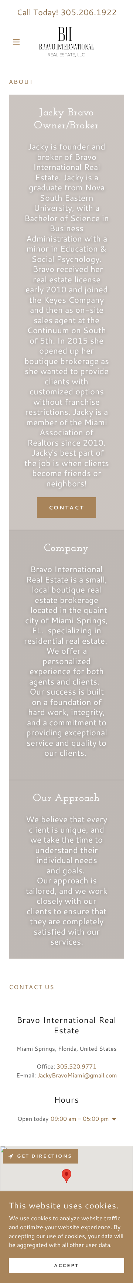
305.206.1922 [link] (89, 12)
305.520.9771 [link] (76, 1066)
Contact (67, 507)
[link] (66, 42)
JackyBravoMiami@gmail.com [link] (77, 1075)
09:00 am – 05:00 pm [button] (80, 1118)
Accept (66, 1265)
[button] (17, 42)
